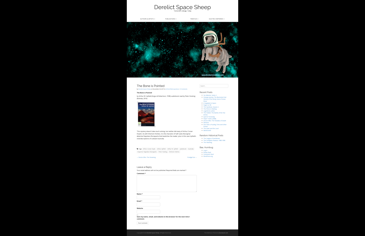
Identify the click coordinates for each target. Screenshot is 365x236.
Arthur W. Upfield (172, 149)
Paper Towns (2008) (209, 119)
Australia (191, 149)
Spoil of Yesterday (209, 117)
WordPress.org (208, 156)
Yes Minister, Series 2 (210, 95)
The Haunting (207, 142)
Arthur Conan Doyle (149, 149)
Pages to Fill (207, 105)
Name (140, 194)
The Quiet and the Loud (211, 128)
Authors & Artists (147, 19)
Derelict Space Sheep (182, 7)
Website (140, 208)
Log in (205, 150)
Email (139, 201)
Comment (141, 173)
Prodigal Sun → (192, 157)
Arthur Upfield (161, 149)
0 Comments (183, 89)
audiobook (183, 149)
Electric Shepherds (216, 19)
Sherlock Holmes (174, 152)
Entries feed (207, 152)
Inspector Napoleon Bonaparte (147, 152)
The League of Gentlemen (211, 138)
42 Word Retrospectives (172, 89)
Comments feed (208, 154)
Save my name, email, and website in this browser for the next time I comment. (163, 218)
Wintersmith (207, 130)
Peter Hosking (163, 152)
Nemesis (206, 122)
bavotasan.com (223, 233)
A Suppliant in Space (209, 103)
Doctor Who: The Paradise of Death (214, 121)
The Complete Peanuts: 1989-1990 (214, 140)
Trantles (193, 19)
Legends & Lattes (209, 111)
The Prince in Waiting (210, 109)
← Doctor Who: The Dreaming (146, 157)
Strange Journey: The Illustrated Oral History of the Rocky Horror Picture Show (214, 99)
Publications (170, 19)
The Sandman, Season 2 (211, 107)
